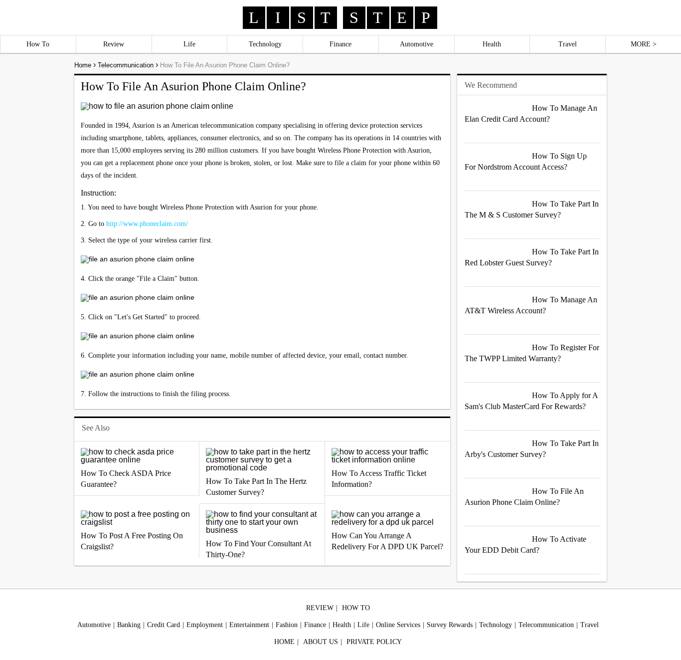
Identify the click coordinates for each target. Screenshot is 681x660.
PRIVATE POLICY (374, 642)
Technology (265, 44)
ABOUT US (320, 642)
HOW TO (356, 608)
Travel (567, 44)
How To (37, 44)
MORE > (644, 44)
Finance (340, 44)
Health (492, 44)
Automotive (416, 44)
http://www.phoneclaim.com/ (147, 223)
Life (189, 44)
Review (113, 44)
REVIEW (320, 608)
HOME (284, 642)
